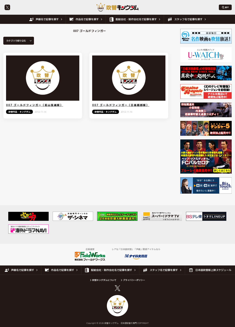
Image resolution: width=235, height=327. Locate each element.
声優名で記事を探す (47, 19)
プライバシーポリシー (134, 280)
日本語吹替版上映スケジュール (213, 270)
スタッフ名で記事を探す (188, 19)
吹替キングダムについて (104, 280)
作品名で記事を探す (87, 19)
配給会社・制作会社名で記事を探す (136, 19)
